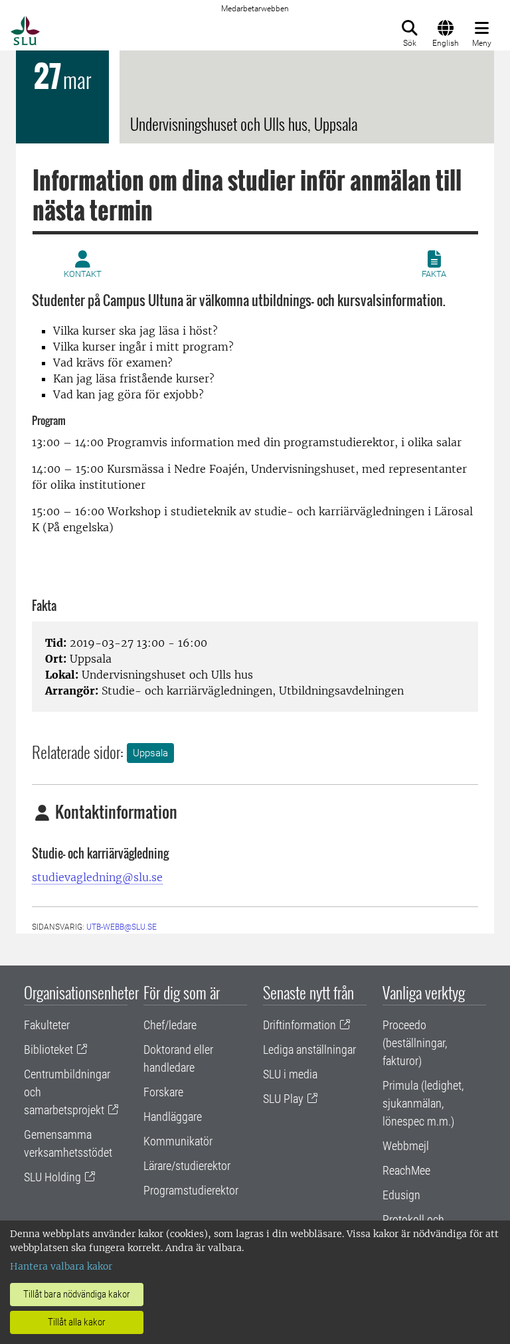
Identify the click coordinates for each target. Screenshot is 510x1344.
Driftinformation (299, 1025)
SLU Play (283, 1099)
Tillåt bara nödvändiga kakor (76, 1294)
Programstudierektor (190, 1190)
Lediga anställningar (309, 1049)
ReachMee (406, 1170)
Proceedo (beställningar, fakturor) (414, 1043)
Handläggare (172, 1117)
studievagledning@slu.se (97, 877)
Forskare (163, 1092)
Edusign (401, 1195)
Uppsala (150, 753)
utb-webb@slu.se (121, 927)
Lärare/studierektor (186, 1166)
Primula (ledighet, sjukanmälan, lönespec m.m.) (423, 1103)
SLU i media (290, 1074)
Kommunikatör (177, 1141)
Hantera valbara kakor (61, 1266)
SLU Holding (52, 1177)
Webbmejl (405, 1146)
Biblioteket (48, 1049)
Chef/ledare (170, 1025)
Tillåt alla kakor (77, 1322)
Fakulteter (47, 1025)
